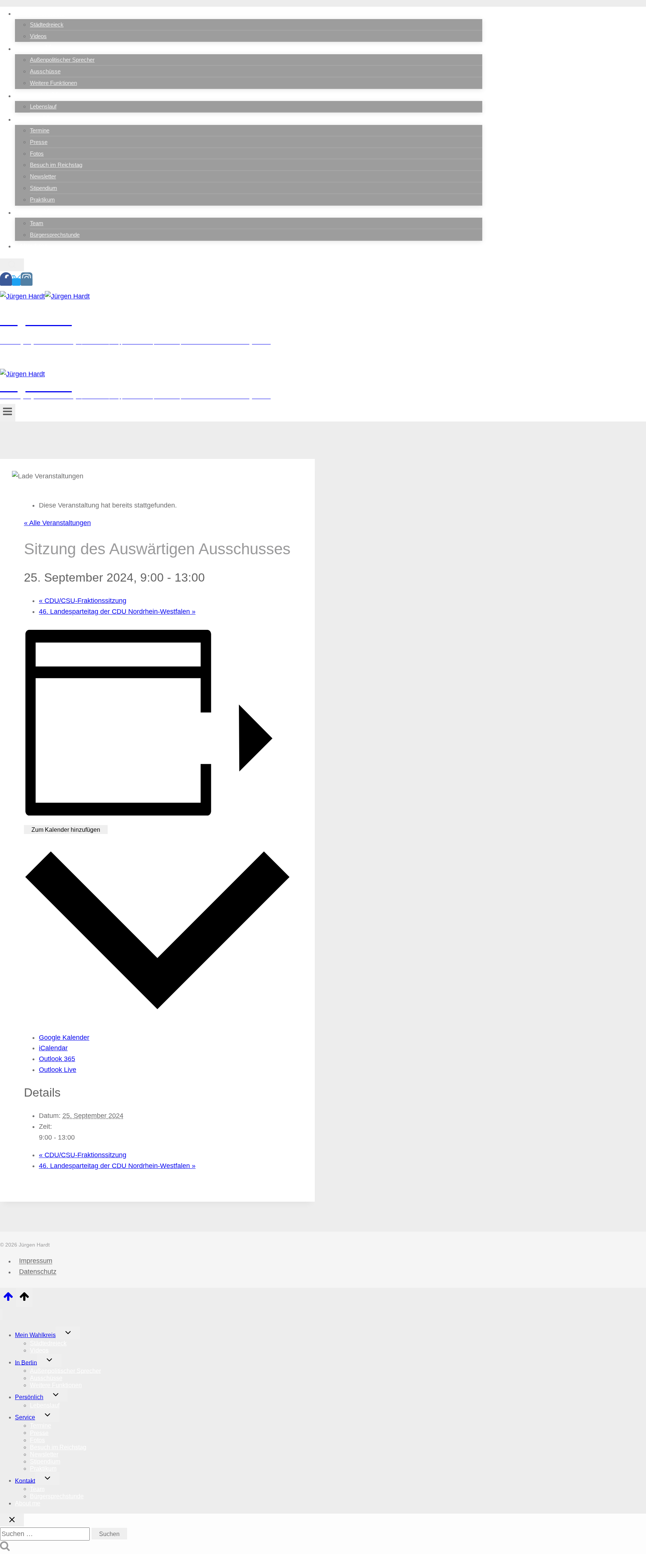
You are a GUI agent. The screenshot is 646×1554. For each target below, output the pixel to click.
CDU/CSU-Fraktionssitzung (82, 600)
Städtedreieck (47, 24)
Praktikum (42, 199)
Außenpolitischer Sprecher (62, 59)
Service (25, 1417)
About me (33, 246)
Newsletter (43, 176)
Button (61, 360)
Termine (39, 130)
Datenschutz (37, 1272)
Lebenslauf (43, 106)
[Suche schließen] (12, 1520)
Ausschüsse (45, 71)
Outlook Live (57, 1069)
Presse (38, 142)
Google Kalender (64, 1037)
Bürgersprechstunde (55, 235)
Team (36, 223)
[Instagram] (27, 282)
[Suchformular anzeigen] (12, 264)
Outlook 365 (57, 1059)
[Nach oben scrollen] (8, 1298)
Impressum (35, 1261)
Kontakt (25, 1480)
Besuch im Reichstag (56, 165)
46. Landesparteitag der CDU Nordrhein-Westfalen (117, 611)
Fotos (37, 153)
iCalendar (53, 1048)
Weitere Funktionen (53, 83)
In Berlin (26, 1362)
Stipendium (43, 188)
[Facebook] (6, 282)
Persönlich (29, 1397)
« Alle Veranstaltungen (57, 523)
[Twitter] (16, 282)
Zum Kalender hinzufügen (65, 830)
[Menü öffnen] (7, 412)
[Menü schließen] (1, 1314)
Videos (38, 36)
